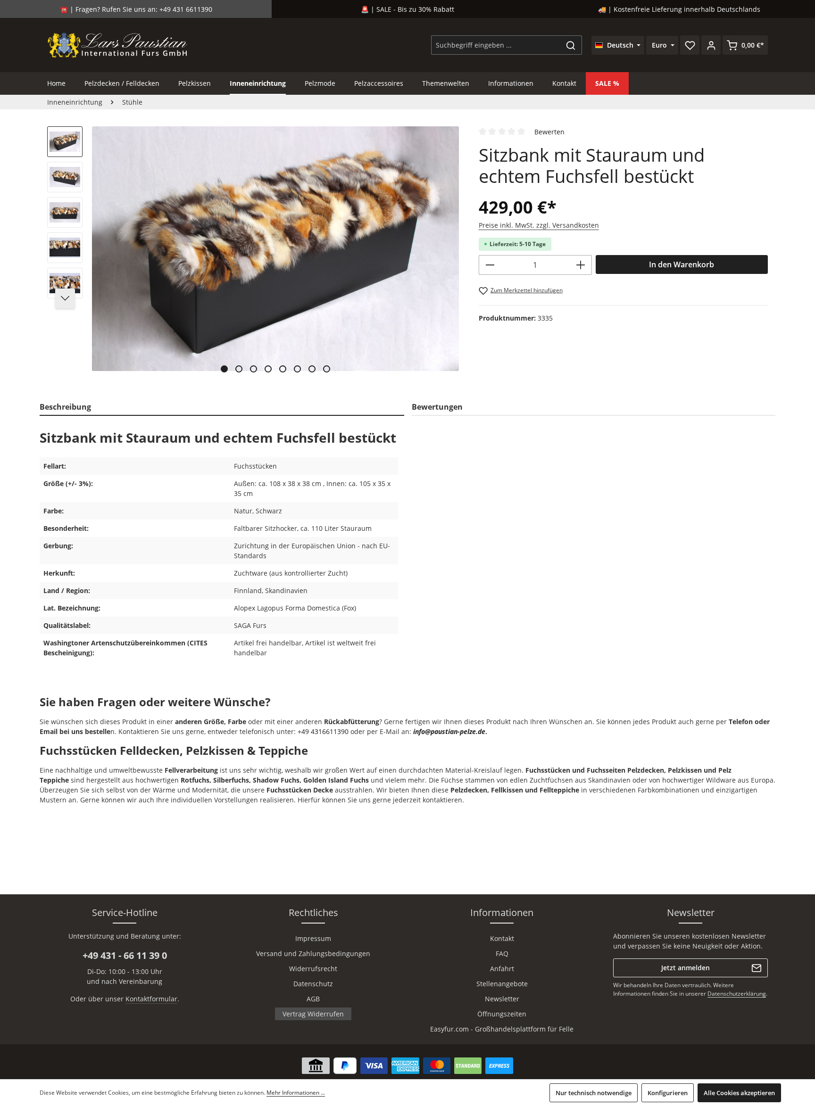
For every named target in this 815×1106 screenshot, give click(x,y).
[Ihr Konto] (711, 45)
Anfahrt (502, 968)
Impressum (313, 938)
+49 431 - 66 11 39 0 (125, 955)
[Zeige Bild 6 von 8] (297, 368)
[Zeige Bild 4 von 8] (268, 368)
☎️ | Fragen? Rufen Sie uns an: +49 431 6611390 (136, 9)
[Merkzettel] (689, 45)
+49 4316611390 (323, 731)
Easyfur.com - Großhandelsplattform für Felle (502, 1028)
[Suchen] (571, 45)
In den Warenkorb (681, 264)
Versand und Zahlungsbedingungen (313, 953)
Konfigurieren (668, 1093)
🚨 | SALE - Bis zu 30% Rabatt (407, 9)
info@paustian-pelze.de (449, 731)
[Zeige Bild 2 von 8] (238, 368)
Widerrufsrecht (313, 968)
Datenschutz (313, 983)
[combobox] (495, 45)
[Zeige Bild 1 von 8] (224, 368)
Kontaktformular (151, 998)
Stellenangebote (502, 983)
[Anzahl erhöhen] (581, 265)
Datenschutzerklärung (736, 994)
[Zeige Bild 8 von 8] (326, 368)
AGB (313, 998)
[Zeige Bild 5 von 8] (282, 368)
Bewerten (549, 131)
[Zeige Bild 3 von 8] (253, 368)
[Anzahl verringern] (490, 265)
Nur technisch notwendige (594, 1093)
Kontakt (502, 938)
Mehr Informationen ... (295, 1093)
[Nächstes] (65, 298)
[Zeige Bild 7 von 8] (312, 368)
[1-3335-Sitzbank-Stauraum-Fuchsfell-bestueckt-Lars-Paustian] (275, 248)
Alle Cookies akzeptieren (739, 1093)
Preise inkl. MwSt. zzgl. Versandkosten (539, 225)
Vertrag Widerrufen (313, 1013)
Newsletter (502, 998)
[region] (253, 253)
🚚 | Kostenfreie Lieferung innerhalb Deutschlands (679, 9)
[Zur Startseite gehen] (118, 45)
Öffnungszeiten (501, 1013)
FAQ (502, 953)
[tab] (222, 407)
